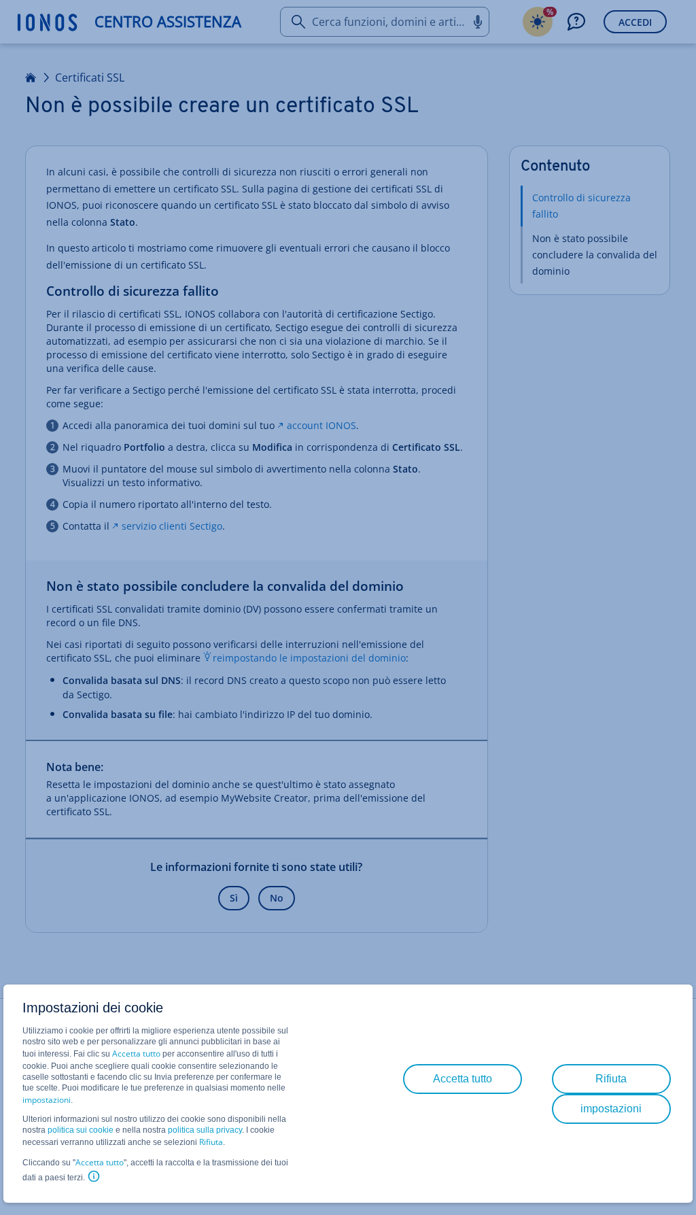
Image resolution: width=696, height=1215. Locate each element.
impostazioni (46, 1100)
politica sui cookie (81, 1130)
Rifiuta (211, 1142)
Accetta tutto (136, 1053)
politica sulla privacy (205, 1130)
